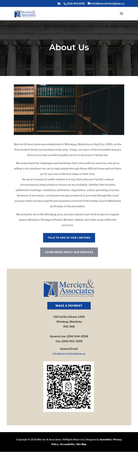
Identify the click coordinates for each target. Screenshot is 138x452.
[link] (75, 3)
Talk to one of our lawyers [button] (69, 237)
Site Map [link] (81, 444)
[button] (59, 4)
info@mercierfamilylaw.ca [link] (69, 353)
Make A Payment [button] (69, 305)
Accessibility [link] (67, 444)
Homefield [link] (105, 439)
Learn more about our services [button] (69, 252)
